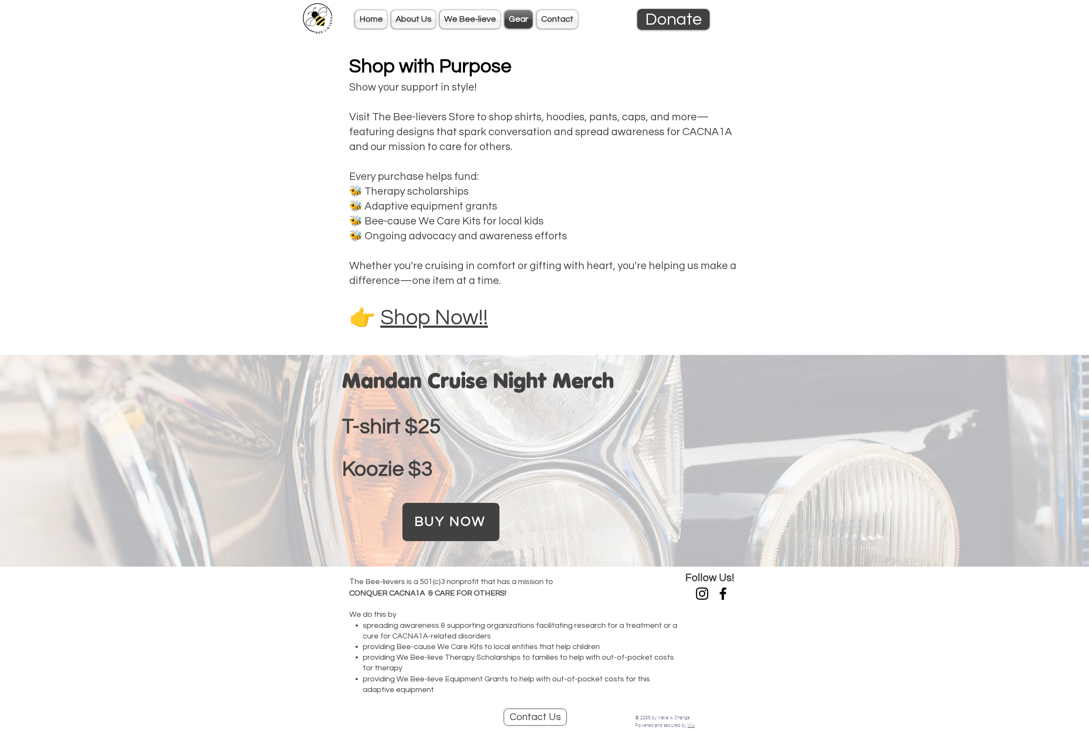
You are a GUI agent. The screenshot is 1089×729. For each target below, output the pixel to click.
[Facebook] (723, 593)
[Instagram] (702, 593)
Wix (691, 725)
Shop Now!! (434, 318)
